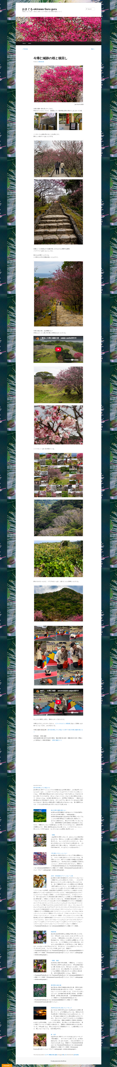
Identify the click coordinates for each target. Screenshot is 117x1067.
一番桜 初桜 (55, 960)
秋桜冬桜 (53, 932)
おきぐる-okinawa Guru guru (39, 9)
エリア (46, 1054)
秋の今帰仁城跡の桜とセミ (58, 810)
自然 (56, 1054)
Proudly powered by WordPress (58, 1061)
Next (93, 49)
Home (24, 43)
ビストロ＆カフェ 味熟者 (62, 723)
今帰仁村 (51, 1054)
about (29, 43)
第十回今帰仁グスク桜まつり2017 (57, 730)
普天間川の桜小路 (56, 985)
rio (66, 1054)
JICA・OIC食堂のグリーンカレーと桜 (62, 876)
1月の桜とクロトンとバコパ (59, 853)
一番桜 (53, 835)
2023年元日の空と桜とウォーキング (61, 1008)
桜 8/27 (53, 1034)
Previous (25, 49)
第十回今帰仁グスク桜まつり (41, 787)
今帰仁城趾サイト (57, 740)
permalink (76, 1054)
